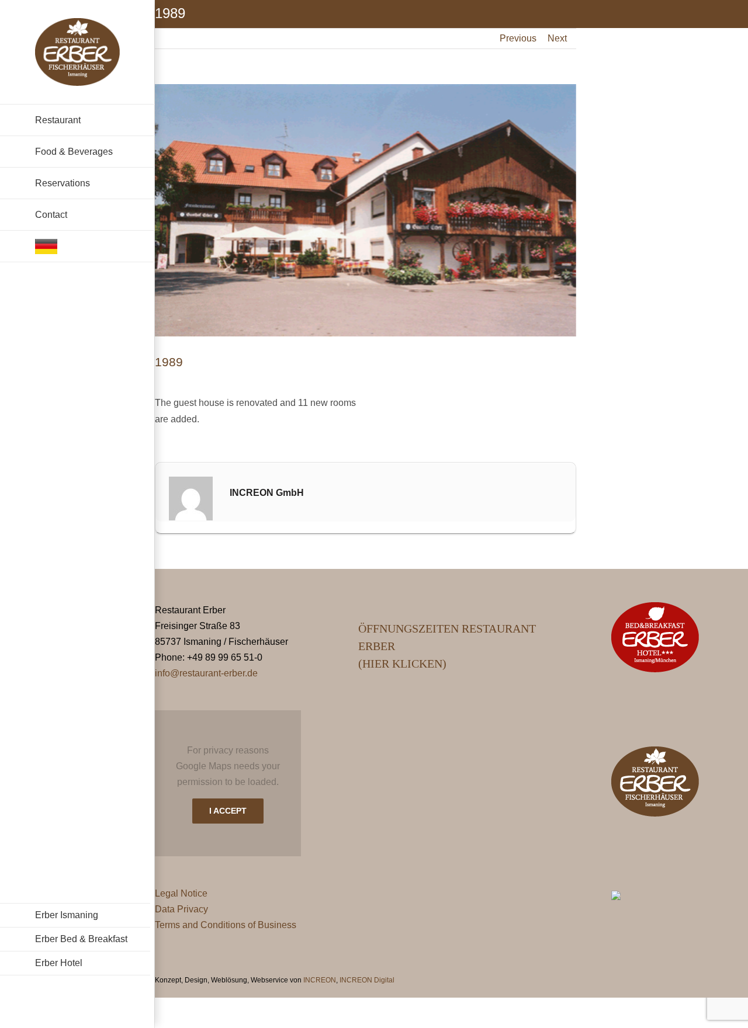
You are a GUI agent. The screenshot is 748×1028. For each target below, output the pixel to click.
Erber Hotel (58, 963)
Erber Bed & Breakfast (81, 939)
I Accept (228, 810)
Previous (518, 38)
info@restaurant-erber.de (206, 673)
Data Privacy (181, 909)
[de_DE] (77, 246)
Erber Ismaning (66, 915)
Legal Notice (181, 893)
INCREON (319, 980)
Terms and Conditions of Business (225, 925)
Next (557, 38)
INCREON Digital (367, 980)
